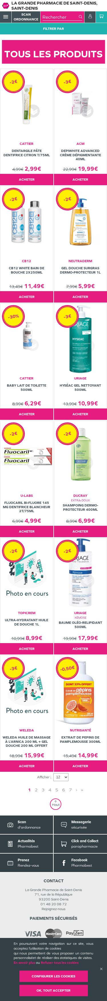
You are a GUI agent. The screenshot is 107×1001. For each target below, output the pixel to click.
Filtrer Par (53, 29)
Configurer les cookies (53, 976)
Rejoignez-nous (53, 909)
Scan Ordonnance (26, 16)
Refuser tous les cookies (59, 963)
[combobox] (61, 17)
